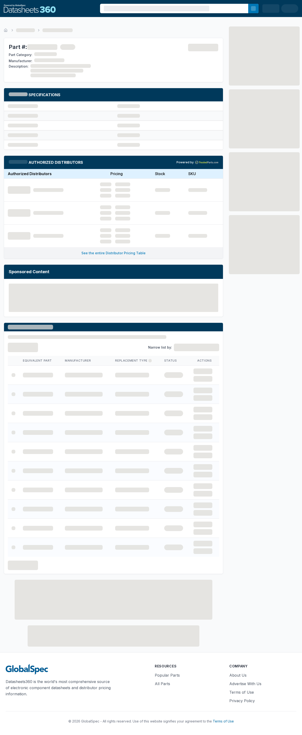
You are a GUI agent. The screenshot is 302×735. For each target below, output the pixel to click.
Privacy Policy (242, 700)
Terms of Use (241, 692)
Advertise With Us (245, 683)
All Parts (162, 683)
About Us (238, 675)
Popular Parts (167, 675)
